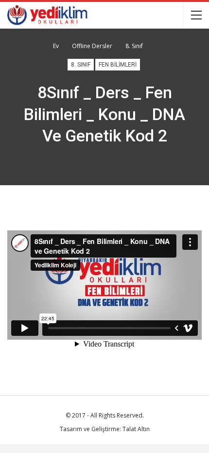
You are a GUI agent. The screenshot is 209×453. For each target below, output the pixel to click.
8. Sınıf (80, 64)
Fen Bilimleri (118, 64)
